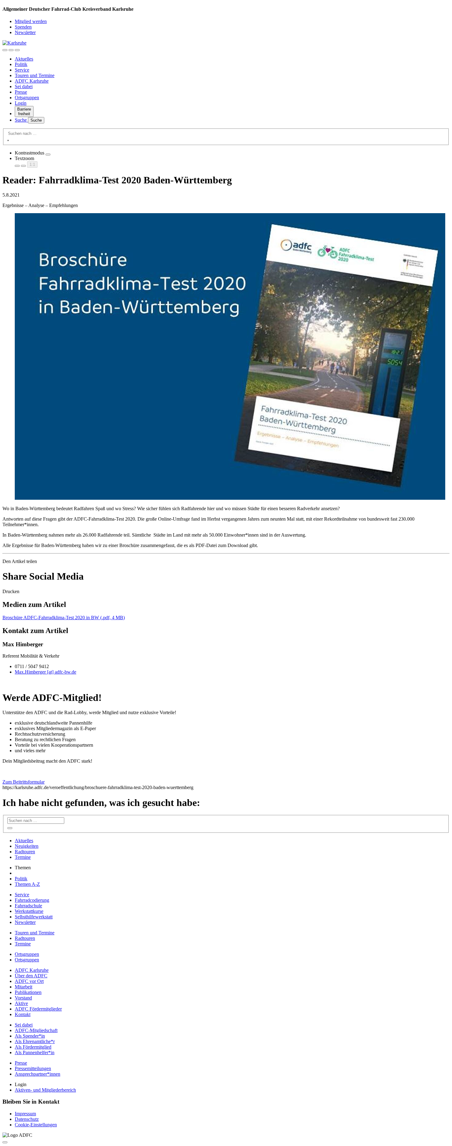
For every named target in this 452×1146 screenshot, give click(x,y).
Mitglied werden (31, 21)
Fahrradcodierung (32, 900)
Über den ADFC (31, 975)
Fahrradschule (28, 905)
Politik (21, 64)
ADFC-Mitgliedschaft (36, 1030)
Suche (21, 120)
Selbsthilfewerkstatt (34, 916)
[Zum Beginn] (4, 1142)
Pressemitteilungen (33, 1068)
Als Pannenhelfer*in (34, 1052)
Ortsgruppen (27, 97)
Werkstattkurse (29, 911)
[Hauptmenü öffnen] (17, 50)
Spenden (23, 26)
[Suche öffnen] (11, 50)
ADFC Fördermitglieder (38, 1008)
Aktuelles (24, 58)
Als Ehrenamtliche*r (35, 1041)
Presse (21, 92)
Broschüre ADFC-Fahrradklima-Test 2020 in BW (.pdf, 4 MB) (63, 617)
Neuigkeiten (26, 846)
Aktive (21, 1003)
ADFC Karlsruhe (32, 81)
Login (20, 103)
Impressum (25, 1113)
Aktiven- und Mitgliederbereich (45, 1090)
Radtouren (25, 851)
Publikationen (28, 992)
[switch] (48, 154)
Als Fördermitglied (33, 1047)
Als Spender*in (30, 1035)
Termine (23, 857)
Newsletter (25, 32)
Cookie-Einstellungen (36, 1124)
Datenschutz (27, 1119)
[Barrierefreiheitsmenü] (4, 50)
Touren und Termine (34, 75)
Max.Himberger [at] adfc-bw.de (45, 672)
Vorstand (23, 997)
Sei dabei (24, 86)
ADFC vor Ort (29, 981)
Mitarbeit (23, 986)
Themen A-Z (27, 884)
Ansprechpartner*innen (37, 1074)
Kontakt (22, 1014)
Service (22, 69)
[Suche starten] (8, 140)
